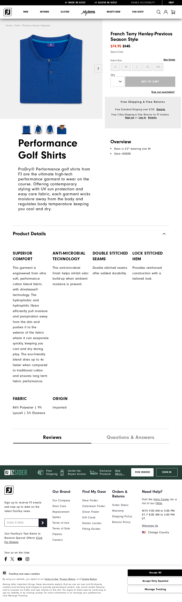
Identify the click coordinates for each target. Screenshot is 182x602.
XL (147, 67)
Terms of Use (51, 579)
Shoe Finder (90, 500)
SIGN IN (166, 472)
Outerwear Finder (93, 506)
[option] (51, 69)
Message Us (150, 525)
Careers (57, 539)
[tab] (173, 12)
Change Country (158, 532)
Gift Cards (89, 517)
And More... (119, 472)
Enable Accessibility (143, 2)
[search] (158, 12)
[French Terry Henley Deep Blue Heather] (51, 69)
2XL (158, 67)
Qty (113, 75)
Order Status (120, 505)
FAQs (159, 503)
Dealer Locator (92, 523)
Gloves (65, 11)
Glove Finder (90, 511)
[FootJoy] (8, 12)
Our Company (61, 500)
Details (161, 109)
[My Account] (165, 12)
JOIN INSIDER (142, 472)
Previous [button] (4, 68)
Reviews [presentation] (52, 437)
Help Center (162, 499)
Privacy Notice (67, 579)
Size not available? (163, 92)
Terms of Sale (61, 528)
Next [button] (98, 68)
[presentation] (130, 438)
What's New (113, 11)
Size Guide (169, 59)
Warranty (118, 510)
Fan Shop (138, 11)
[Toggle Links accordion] (64, 491)
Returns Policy (121, 522)
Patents (57, 534)
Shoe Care (59, 506)
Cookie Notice (89, 579)
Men (25, 11)
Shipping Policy (122, 516)
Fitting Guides (91, 528)
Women (44, 11)
